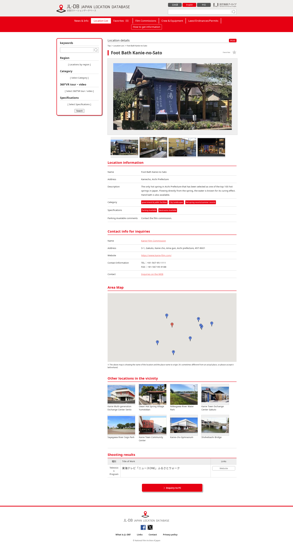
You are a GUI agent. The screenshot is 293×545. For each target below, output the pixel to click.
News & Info (81, 20)
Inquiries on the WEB (152, 274)
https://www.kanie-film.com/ (156, 255)
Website (224, 468)
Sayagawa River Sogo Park (121, 437)
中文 (204, 4)
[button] (172, 325)
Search (79, 111)
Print (232, 40)
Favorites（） (121, 20)
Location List (101, 20)
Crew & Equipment (172, 20)
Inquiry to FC (173, 487)
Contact (153, 534)
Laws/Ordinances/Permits (203, 20)
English (189, 4)
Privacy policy (170, 534)
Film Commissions (145, 20)
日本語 (175, 4)
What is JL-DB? (123, 534)
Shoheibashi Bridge (211, 437)
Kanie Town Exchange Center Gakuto (212, 408)
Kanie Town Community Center (151, 439)
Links (140, 534)
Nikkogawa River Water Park (182, 408)
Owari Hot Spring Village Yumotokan (151, 408)
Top (109, 45)
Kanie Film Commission (153, 240)
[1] (233, 11)
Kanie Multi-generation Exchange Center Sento (119, 408)
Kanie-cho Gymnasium (181, 437)
